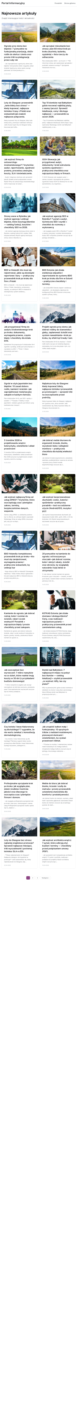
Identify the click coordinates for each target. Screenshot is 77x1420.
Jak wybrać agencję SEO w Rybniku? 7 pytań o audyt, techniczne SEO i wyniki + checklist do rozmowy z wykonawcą (55, 222)
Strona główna (69, 3)
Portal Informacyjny (13, 3)
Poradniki (58, 3)
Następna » (45, 878)
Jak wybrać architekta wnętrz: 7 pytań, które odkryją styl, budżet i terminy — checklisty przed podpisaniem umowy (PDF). (57, 846)
